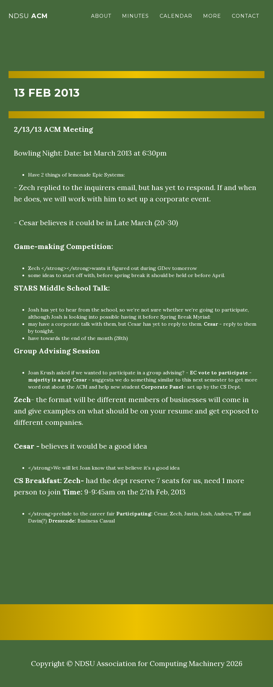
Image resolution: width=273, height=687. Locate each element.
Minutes (135, 16)
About (101, 16)
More (212, 16)
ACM (28, 16)
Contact (245, 16)
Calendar (176, 16)
